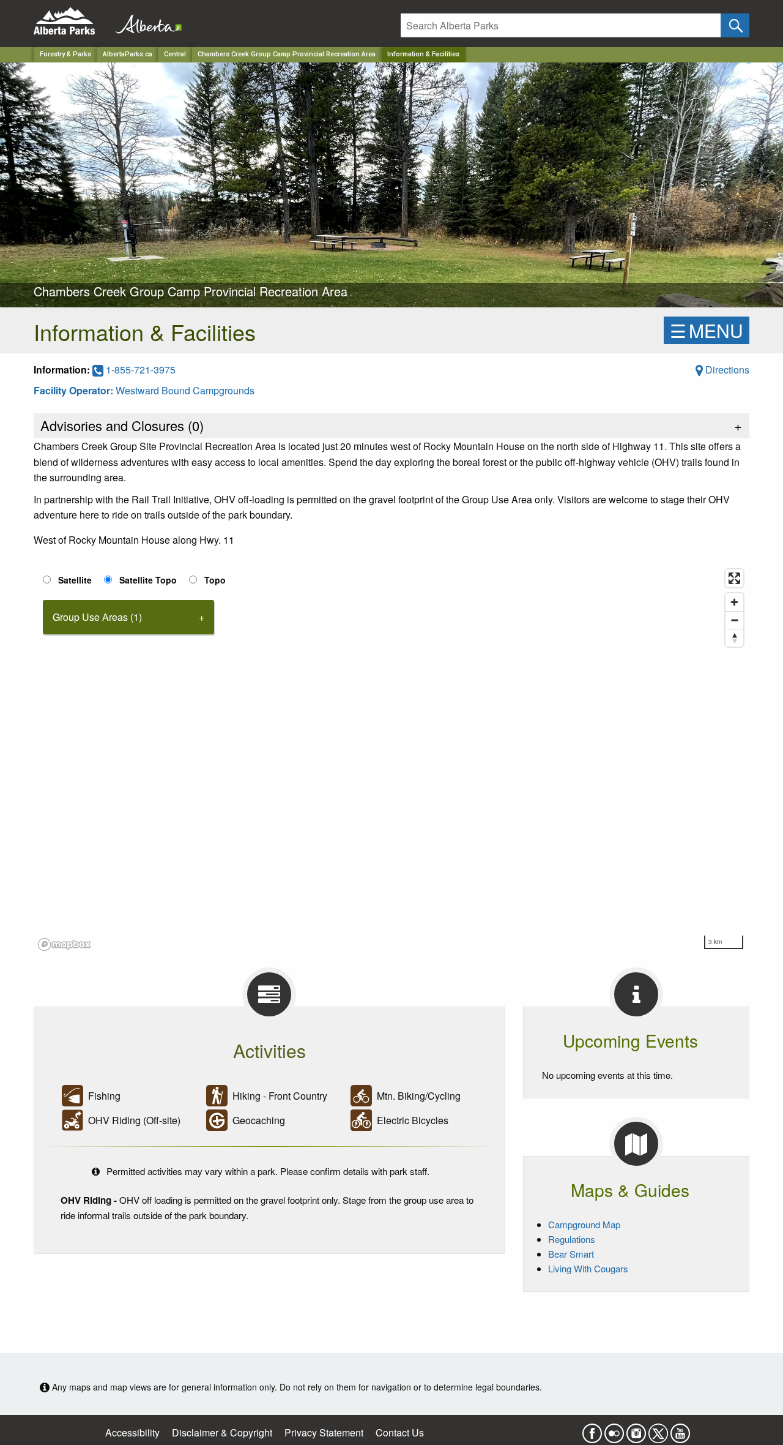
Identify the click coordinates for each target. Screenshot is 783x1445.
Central (175, 54)
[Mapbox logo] (64, 944)
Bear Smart (571, 1253)
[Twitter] (658, 1430)
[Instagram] (636, 1430)
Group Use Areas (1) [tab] (97, 617)
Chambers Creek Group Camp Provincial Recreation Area (287, 54)
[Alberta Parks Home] (72, 21)
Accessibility (132, 1432)
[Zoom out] (734, 620)
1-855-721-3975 (139, 369)
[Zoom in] (734, 602)
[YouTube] (680, 1430)
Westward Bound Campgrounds (185, 390)
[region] (391, 759)
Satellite (75, 580)
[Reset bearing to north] (734, 638)
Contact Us (400, 1432)
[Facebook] (592, 1430)
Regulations (571, 1239)
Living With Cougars (588, 1268)
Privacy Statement (323, 1432)
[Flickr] (614, 1430)
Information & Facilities (423, 54)
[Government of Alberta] (145, 21)
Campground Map (584, 1224)
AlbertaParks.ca (127, 54)
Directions (726, 369)
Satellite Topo (148, 580)
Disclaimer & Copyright (222, 1432)
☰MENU (706, 330)
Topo (215, 580)
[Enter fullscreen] (734, 578)
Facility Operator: (75, 390)
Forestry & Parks (65, 54)
